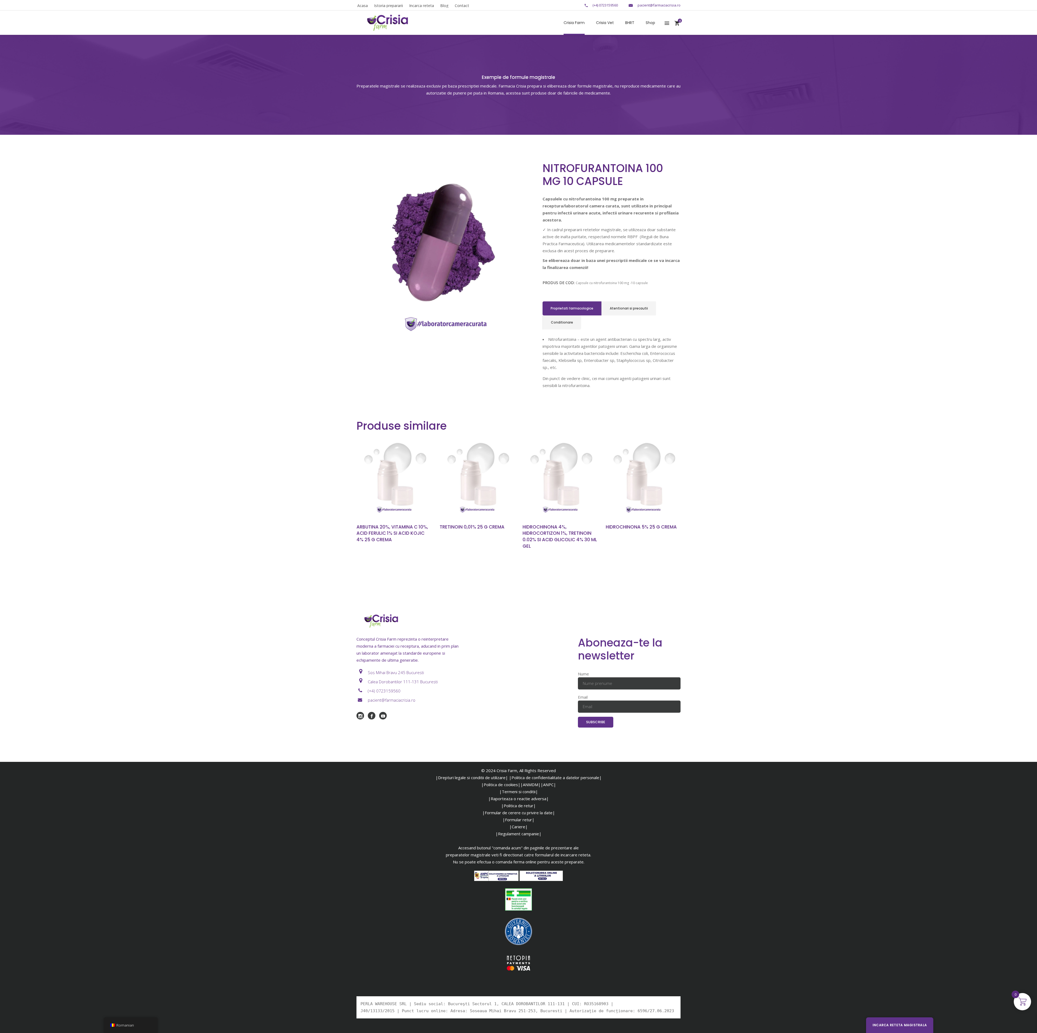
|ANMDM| (530, 784)
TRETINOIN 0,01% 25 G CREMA (472, 527)
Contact (462, 5)
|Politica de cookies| (500, 784)
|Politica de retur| (518, 805)
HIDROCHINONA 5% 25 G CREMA (641, 527)
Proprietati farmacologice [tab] (572, 308)
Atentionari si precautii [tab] (629, 308)
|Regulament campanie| (518, 833)
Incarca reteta (421, 5)
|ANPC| (548, 784)
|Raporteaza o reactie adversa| (518, 798)
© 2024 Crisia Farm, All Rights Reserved (518, 770)
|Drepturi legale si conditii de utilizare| (472, 777)
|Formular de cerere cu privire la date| (518, 812)
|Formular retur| (518, 819)
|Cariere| (518, 826)
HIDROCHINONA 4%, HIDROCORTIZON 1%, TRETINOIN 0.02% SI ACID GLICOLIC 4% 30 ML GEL (560, 536)
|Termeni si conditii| (518, 791)
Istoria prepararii (388, 5)
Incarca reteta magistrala (900, 1025)
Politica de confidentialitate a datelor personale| (556, 777)
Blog (444, 5)
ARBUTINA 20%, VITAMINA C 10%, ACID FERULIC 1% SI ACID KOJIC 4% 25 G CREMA (392, 533)
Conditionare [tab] (562, 322)
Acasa (362, 5)
